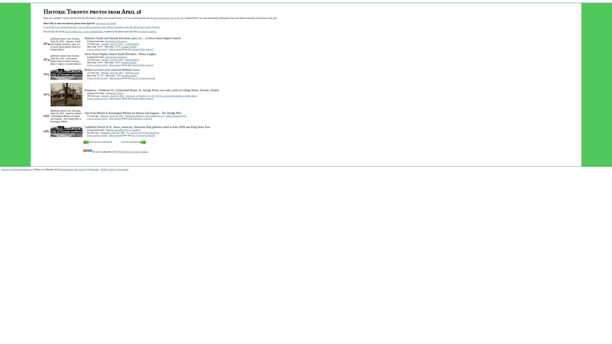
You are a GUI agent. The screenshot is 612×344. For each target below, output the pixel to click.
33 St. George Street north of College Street (177, 96)
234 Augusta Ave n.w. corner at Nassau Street (165, 116)
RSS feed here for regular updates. (132, 151)
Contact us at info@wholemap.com (17, 169)
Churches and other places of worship (122, 130)
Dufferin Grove (132, 73)
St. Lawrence (133, 132)
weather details (129, 46)
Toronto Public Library (142, 49)
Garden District (132, 44)
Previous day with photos (100, 141)
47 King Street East (150, 132)
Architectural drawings (115, 41)
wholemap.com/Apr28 (106, 23)
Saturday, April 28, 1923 (113, 96)
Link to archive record (97, 49)
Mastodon (94, 169)
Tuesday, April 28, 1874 (112, 44)
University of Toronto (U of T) (140, 96)
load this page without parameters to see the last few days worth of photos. (126, 27)
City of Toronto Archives (142, 78)
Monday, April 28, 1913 (112, 73)
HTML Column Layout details (114, 169)
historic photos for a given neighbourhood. (84, 31)
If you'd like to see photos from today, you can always (68, 27)
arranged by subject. (147, 31)
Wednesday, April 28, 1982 (112, 132)
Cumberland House (114, 93)
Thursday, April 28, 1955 (111, 116)
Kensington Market (133, 116)
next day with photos (130, 141)
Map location (115, 49)
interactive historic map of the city (168, 18)
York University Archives (139, 118)
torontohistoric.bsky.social (72, 169)
